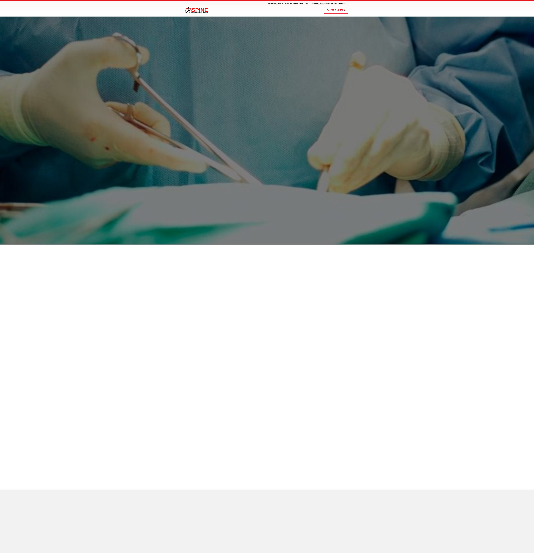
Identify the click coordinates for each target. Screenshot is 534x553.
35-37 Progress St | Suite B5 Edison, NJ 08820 (288, 4)
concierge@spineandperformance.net (328, 4)
